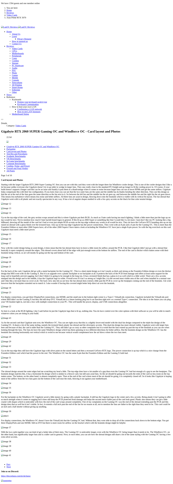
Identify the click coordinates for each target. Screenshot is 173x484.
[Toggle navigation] (2, 119)
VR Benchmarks (13, 159)
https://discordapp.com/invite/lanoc (16, 476)
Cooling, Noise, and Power (18, 166)
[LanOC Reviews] (18, 27)
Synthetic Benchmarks (16, 156)
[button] (9, 31)
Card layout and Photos (16, 151)
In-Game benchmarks (15, 161)
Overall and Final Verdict (17, 168)
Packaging (10, 149)
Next (8, 467)
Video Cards (20, 126)
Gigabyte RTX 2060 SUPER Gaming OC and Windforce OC (32, 146)
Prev (8, 464)
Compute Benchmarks (16, 163)
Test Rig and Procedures (16, 154)
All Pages (10, 171)
